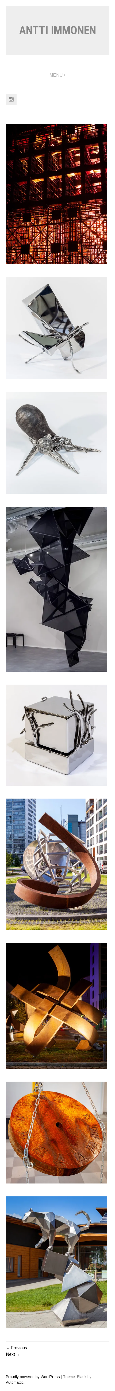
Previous (19, 1348)
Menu (56, 75)
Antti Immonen (57, 30)
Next (10, 1354)
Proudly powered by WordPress (33, 1377)
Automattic (15, 1382)
